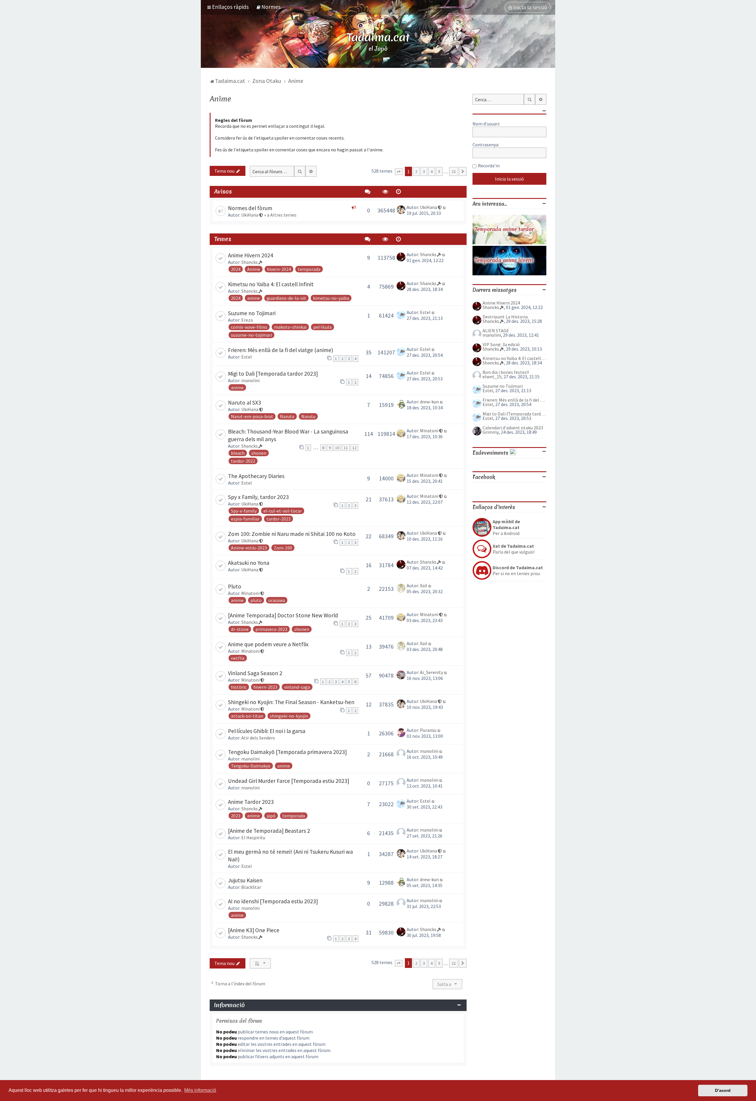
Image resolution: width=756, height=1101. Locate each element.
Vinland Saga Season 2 (255, 673)
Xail (423, 585)
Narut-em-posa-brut (252, 416)
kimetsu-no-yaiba (331, 298)
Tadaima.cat (378, 37)
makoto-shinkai (290, 327)
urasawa (276, 600)
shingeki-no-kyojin (289, 716)
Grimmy (491, 432)
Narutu (308, 416)
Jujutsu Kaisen (245, 880)
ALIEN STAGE (496, 330)
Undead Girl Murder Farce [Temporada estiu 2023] (288, 780)
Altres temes (283, 215)
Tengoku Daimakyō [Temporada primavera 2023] (287, 751)
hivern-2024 (279, 269)
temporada (309, 269)
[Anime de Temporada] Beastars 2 (269, 830)
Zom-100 (283, 548)
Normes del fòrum (250, 208)
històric (239, 687)
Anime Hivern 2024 (250, 255)
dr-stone (240, 629)
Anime (220, 99)
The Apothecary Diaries (256, 476)
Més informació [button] (200, 1090)
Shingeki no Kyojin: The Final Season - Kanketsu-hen (291, 702)
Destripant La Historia (505, 317)
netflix (238, 658)
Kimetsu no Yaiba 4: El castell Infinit (271, 284)
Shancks (249, 262)
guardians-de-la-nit (286, 298)
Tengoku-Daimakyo (251, 766)
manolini (250, 380)
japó (271, 816)
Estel (425, 312)
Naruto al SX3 (244, 402)
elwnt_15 (492, 376)
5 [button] (439, 171)
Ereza (247, 320)
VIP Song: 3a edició (501, 344)
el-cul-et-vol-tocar (282, 511)
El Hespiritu (253, 837)
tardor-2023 (278, 519)
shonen (258, 453)
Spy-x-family (244, 511)
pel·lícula (322, 327)
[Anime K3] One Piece (253, 930)
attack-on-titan (247, 716)
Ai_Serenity (431, 672)
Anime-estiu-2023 (249, 548)
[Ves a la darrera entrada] (445, 207)
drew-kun (429, 402)
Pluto (234, 586)
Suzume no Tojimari (252, 313)
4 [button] (432, 171)
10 (337, 447)
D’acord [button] (723, 1090)
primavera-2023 (271, 629)
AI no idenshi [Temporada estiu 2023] (273, 901)
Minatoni (429, 430)
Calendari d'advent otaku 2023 (513, 428)
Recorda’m (489, 165)
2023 (235, 816)
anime (253, 298)
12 (354, 447)
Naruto (287, 416)
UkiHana (249, 215)
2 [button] (416, 171)
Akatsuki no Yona (248, 562)
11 (346, 447)
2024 (235, 269)
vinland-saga (297, 687)
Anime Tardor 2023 (251, 801)
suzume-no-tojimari (251, 335)
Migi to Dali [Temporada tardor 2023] (273, 373)
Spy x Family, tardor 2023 (258, 496)
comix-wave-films (249, 327)
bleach (238, 453)
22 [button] (454, 171)
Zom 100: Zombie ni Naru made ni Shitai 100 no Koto (292, 533)
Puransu (428, 730)
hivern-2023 (265, 687)
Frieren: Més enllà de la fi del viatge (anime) (280, 350)
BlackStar (251, 887)
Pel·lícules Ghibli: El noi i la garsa (266, 730)
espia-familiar (245, 519)
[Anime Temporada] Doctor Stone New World (283, 615)
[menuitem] (268, 7)
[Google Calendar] (513, 452)
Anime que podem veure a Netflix (268, 644)
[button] (399, 171)
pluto (256, 600)
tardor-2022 (243, 461)
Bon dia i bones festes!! (506, 372)
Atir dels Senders (258, 738)
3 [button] (424, 171)
